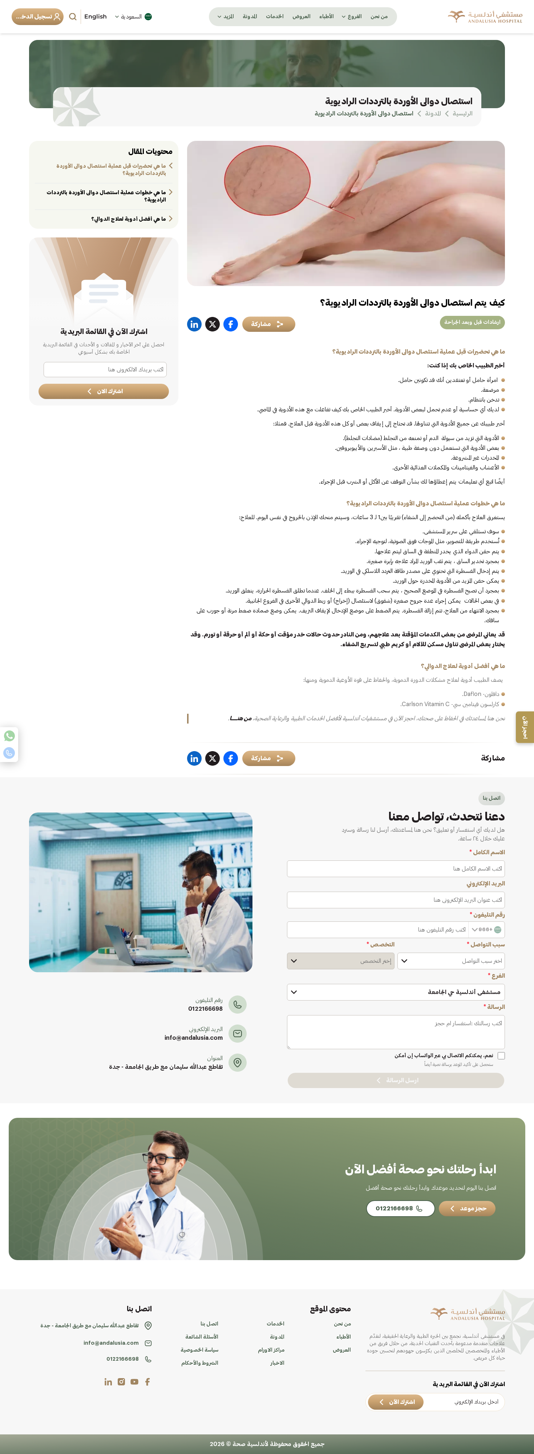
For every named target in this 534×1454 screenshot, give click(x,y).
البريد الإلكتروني (485, 884)
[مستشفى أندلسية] (485, 16)
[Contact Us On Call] (9, 753)
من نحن (379, 16)
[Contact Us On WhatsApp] (9, 735)
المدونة (250, 16)
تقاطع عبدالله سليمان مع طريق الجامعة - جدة (166, 1067)
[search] (73, 16)
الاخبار (277, 1363)
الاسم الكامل (487, 852)
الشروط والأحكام (199, 1363)
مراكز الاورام (271, 1350)
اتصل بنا (209, 1324)
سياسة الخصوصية (199, 1350)
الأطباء (326, 16)
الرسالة (494, 1007)
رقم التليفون (487, 915)
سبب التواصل (486, 945)
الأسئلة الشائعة (201, 1337)
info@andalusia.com (194, 1038)
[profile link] (147, 1381)
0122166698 (205, 1009)
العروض (301, 16)
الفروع (355, 16)
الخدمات (275, 16)
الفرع (496, 976)
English (95, 16)
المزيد (228, 16)
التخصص (381, 945)
